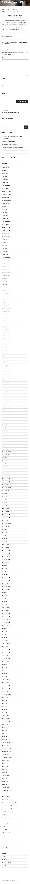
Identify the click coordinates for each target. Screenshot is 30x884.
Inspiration (5, 826)
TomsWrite (15, 9)
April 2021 (4, 359)
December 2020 (6, 371)
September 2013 (6, 622)
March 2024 (5, 254)
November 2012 (6, 652)
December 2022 (6, 299)
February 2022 (6, 329)
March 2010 (5, 739)
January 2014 (5, 611)
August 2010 (5, 724)
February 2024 (6, 257)
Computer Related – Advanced (10, 805)
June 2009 (5, 766)
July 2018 (4, 458)
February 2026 (6, 185)
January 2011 (5, 718)
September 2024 (6, 236)
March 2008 (5, 784)
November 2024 (6, 230)
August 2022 (5, 311)
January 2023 (5, 296)
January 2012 (5, 682)
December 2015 (6, 551)
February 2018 (6, 473)
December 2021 (6, 335)
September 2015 (6, 559)
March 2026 (5, 182)
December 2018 (6, 443)
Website (4, 93)
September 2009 (6, 757)
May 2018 (4, 464)
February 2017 (6, 509)
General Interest (6, 817)
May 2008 (4, 778)
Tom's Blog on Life (12, 2)
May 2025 (4, 212)
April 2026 (5, 179)
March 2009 (5, 772)
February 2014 (6, 608)
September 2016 (6, 524)
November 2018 (6, 446)
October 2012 (5, 655)
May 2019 (4, 428)
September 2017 (6, 488)
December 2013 (6, 614)
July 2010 (4, 727)
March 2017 (5, 506)
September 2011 (6, 694)
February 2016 (6, 545)
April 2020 (5, 395)
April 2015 (4, 575)
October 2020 (5, 377)
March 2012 (5, 676)
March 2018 (5, 470)
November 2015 (6, 554)
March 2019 (5, 434)
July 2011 (4, 700)
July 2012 (4, 664)
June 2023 (5, 281)
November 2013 (6, 616)
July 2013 (4, 628)
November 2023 (6, 266)
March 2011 (5, 712)
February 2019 (6, 437)
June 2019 (4, 425)
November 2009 (6, 751)
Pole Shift (4, 829)
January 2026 (5, 188)
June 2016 (4, 533)
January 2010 (5, 745)
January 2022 (5, 332)
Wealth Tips (5, 847)
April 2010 (4, 736)
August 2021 (5, 347)
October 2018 (5, 449)
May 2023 (4, 284)
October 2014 (5, 584)
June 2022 (4, 317)
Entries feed (5, 860)
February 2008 (6, 787)
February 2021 (6, 365)
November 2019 (6, 410)
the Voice (4, 838)
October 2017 (5, 485)
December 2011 (6, 685)
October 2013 (5, 619)
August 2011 (5, 697)
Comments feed (6, 863)
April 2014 (4, 602)
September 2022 (6, 308)
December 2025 (6, 191)
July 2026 (4, 170)
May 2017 (4, 500)
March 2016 (5, 542)
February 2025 (6, 221)
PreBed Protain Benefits (8, 141)
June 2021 (4, 353)
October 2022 (5, 305)
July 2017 (4, 494)
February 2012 (6, 679)
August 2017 (5, 491)
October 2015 (5, 557)
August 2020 (5, 383)
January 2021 (5, 368)
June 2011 (4, 703)
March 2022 (5, 326)
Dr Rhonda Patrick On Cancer (9, 144)
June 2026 (5, 173)
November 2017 (6, 482)
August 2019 (5, 419)
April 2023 (5, 287)
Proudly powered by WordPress (9, 880)
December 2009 (6, 748)
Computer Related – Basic (8, 808)
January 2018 (5, 476)
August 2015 (5, 563)
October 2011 (5, 691)
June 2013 (4, 631)
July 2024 (4, 242)
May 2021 (4, 356)
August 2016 (5, 527)
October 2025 (5, 197)
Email (3, 85)
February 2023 (6, 293)
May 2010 (4, 733)
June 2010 (4, 730)
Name (3, 78)
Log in (3, 857)
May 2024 (4, 248)
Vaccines (4, 844)
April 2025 (5, 215)
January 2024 (5, 260)
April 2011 (4, 709)
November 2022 (6, 302)
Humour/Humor (6, 823)
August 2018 (5, 455)
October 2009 (5, 754)
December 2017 (6, 479)
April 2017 (4, 503)
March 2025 (5, 218)
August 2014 (5, 589)
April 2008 (5, 781)
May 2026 (4, 176)
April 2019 (4, 431)
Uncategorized (6, 841)
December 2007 (6, 790)
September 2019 (6, 416)
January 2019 (5, 440)
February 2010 (6, 742)
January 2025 (5, 224)
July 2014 (4, 592)
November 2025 (6, 194)
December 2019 (6, 407)
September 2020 (6, 380)
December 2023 (6, 263)
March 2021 (5, 362)
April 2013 (4, 637)
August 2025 (5, 203)
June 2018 (4, 461)
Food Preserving (6, 811)
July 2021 (4, 350)
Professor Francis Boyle (8, 152)
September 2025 (6, 200)
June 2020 (5, 389)
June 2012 (4, 667)
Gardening (5, 814)
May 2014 (4, 598)
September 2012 (6, 658)
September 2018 (6, 452)
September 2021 (6, 344)
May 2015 (4, 572)
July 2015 (4, 566)
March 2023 (5, 290)
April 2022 (5, 323)
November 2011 (6, 688)
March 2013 (5, 641)
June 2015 (4, 569)
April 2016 (4, 539)
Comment (5, 58)
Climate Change (6, 800)
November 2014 (6, 581)
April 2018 (4, 467)
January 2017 (5, 512)
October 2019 (5, 413)
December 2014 (6, 578)
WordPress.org (6, 866)
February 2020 (6, 401)
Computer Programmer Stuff (13, 42)
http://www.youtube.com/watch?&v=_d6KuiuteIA (14, 33)
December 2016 (6, 515)
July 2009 (4, 763)
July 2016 (4, 530)
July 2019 (4, 422)
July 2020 (4, 386)
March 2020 (5, 398)
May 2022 (4, 320)
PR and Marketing (6, 832)
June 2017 (4, 497)
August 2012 (5, 661)
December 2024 (6, 227)
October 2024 (5, 233)
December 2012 (6, 649)
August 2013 (5, 625)
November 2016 (6, 518)
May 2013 (4, 634)
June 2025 (5, 209)
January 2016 (5, 548)
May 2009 (4, 769)
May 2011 (4, 706)
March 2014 (5, 605)
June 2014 (4, 595)
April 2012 (4, 673)
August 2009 (5, 760)
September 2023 (6, 272)
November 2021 (6, 338)
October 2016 (5, 521)
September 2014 (6, 587)
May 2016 (4, 536)
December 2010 (6, 721)
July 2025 (4, 206)
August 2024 (5, 239)
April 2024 (5, 251)
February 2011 (5, 715)
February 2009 (6, 775)
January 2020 (5, 404)
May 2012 (4, 670)
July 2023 (4, 278)
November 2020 (6, 374)
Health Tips (5, 820)
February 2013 (6, 643)
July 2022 (4, 314)
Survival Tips (5, 835)
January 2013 (5, 646)
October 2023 (5, 269)
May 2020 (4, 392)
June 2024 (5, 245)
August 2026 (5, 167)
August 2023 (5, 275)
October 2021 (5, 341)
